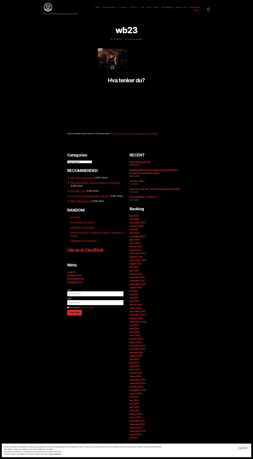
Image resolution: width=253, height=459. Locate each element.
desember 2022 (137, 253)
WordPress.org (74, 282)
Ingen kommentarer (135, 39)
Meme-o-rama (181, 7)
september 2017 (137, 431)
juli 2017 (133, 438)
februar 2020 (136, 339)
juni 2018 (134, 400)
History (156, 7)
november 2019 (137, 349)
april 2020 (134, 332)
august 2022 (135, 263)
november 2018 (137, 383)
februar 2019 (135, 373)
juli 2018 (133, 397)
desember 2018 (137, 380)
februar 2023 (136, 246)
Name (69, 290)
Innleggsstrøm (74, 275)
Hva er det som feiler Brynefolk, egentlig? (90, 196)
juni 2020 (134, 325)
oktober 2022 (136, 257)
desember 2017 (137, 421)
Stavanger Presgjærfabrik (82, 227)
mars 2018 (134, 410)
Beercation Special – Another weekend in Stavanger (95, 182)
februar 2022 (136, 274)
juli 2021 (133, 291)
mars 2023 (134, 243)
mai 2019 (134, 362)
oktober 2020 (136, 318)
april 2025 (134, 219)
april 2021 (134, 301)
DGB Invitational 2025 (140, 162)
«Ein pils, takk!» (137, 181)
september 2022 (137, 260)
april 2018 (134, 407)
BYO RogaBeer (167, 7)
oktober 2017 (136, 427)
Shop (149, 7)
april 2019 (134, 366)
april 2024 (134, 233)
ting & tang (75, 217)
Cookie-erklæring (54, 454)
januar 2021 (135, 308)
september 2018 (137, 390)
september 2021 (137, 284)
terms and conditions (87, 307)
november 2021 (137, 280)
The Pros (133, 7)
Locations (123, 7)
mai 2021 (133, 298)
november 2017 (137, 424)
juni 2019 (134, 359)
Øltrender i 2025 (78, 191)
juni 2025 (134, 216)
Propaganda (194, 7)
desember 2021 (137, 277)
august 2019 (135, 356)
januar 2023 (135, 250)
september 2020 (137, 321)
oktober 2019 (136, 352)
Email (69, 299)
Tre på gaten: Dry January (82, 222)
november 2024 (137, 222)
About (196, 10)
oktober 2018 (136, 386)
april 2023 (134, 239)
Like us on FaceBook (85, 249)
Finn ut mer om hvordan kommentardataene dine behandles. (134, 134)
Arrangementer (108, 7)
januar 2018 (135, 417)
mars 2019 (134, 369)
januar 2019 (135, 376)
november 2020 (137, 315)
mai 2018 (134, 403)
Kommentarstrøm (75, 279)
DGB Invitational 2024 (80, 201)
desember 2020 (137, 311)
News (97, 7)
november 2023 (137, 236)
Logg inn (71, 272)
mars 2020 (134, 335)
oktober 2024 (136, 226)
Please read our (82, 307)
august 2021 (135, 287)
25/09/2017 (117, 39)
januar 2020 (135, 342)
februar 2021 (135, 304)
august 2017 (135, 434)
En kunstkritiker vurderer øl (142, 197)
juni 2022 (134, 267)
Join (142, 7)
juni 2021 (134, 294)
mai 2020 (134, 328)
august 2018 (135, 393)
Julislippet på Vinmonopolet (83, 240)
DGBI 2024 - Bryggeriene (82, 177)
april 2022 (134, 270)
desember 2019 (137, 345)
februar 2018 (135, 414)
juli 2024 (133, 229)
